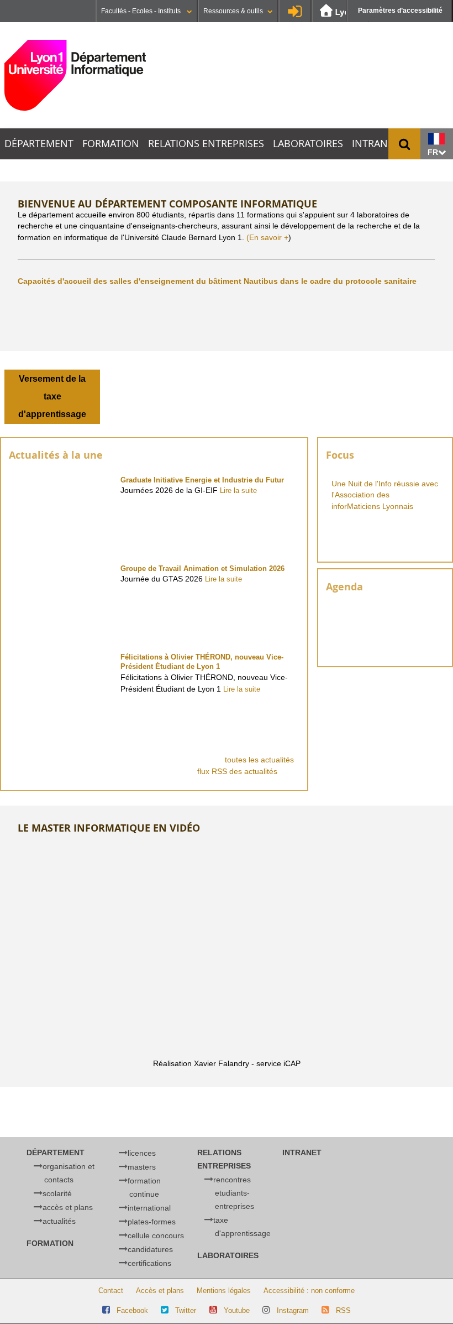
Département (38, 143)
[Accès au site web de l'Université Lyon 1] (340, 11)
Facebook (132, 1310)
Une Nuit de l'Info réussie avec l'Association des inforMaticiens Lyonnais (384, 495)
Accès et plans (68, 1207)
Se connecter (295, 11)
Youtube (237, 1310)
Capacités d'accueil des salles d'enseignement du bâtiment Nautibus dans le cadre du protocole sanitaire (217, 281)
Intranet (375, 143)
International (149, 1207)
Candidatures (150, 1249)
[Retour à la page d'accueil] (75, 75)
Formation (110, 143)
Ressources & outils (233, 11)
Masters (142, 1166)
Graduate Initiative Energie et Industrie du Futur (202, 480)
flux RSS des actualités (238, 771)
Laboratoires (308, 143)
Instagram (293, 1310)
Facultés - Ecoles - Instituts (141, 11)
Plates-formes (152, 1221)
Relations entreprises (206, 143)
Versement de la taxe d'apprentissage (52, 396)
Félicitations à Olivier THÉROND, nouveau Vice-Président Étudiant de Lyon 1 (201, 662)
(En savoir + (267, 237)
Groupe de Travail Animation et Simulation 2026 (202, 568)
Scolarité (57, 1193)
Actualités (59, 1221)
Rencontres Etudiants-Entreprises (233, 1193)
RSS (343, 1310)
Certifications (149, 1263)
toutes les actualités (259, 759)
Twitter (185, 1310)
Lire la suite (238, 490)
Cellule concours (156, 1235)
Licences (142, 1153)
